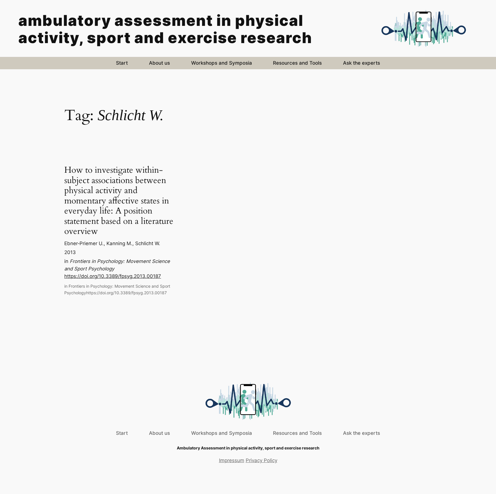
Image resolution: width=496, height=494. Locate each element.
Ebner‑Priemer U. (84, 243)
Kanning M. (119, 243)
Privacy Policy (261, 460)
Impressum (231, 460)
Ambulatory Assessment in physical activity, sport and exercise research (165, 29)
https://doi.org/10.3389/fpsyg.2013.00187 (112, 276)
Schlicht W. (147, 243)
